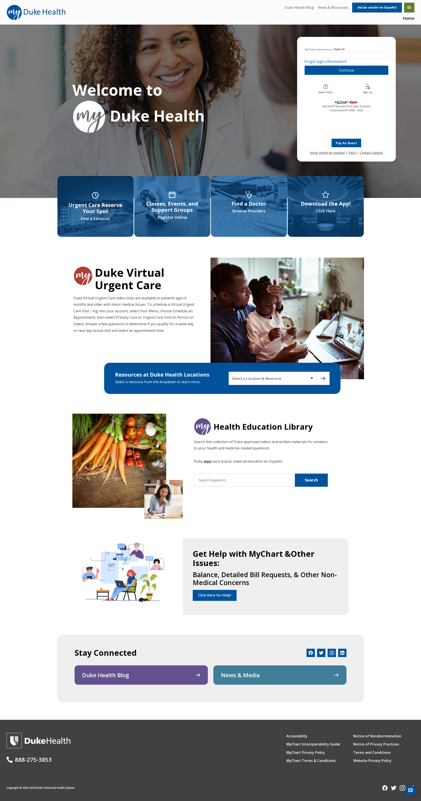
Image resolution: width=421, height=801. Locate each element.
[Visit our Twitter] (321, 653)
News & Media (240, 675)
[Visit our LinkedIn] (342, 653)
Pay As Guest (346, 143)
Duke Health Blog (299, 7)
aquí (207, 461)
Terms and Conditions (372, 752)
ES (409, 7)
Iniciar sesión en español (327, 153)
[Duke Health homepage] (39, 747)
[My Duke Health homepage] (36, 12)
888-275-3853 (33, 759)
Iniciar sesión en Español (377, 7)
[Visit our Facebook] (311, 653)
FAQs (352, 153)
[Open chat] (410, 790)
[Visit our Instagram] (332, 653)
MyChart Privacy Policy (305, 752)
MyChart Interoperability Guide (313, 744)
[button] (323, 378)
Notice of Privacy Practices (376, 744)
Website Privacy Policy (372, 760)
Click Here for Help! (214, 595)
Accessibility (296, 736)
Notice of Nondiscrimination (377, 736)
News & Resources (333, 7)
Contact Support (371, 153)
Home (408, 18)
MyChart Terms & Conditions (311, 760)
